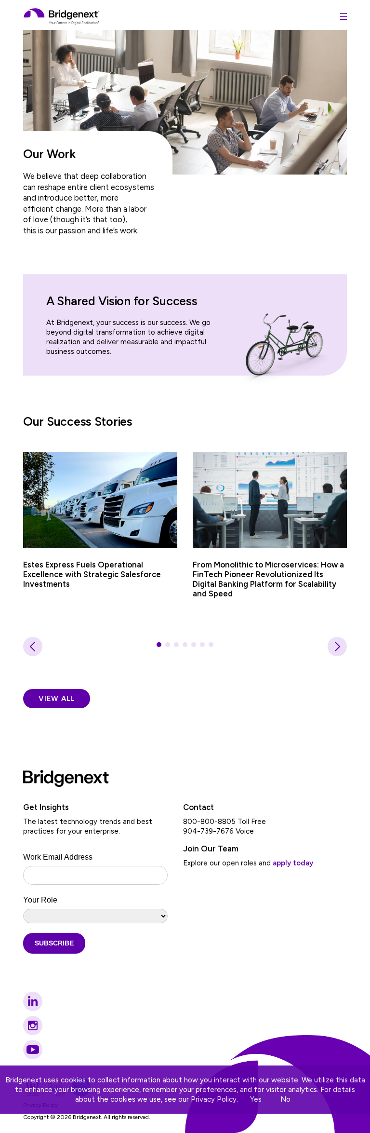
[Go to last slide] (32, 646)
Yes (256, 1099)
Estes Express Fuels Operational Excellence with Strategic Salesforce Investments (92, 574)
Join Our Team (210, 848)
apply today (293, 863)
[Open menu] (343, 16)
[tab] (159, 644)
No (285, 1099)
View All (57, 698)
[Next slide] (337, 646)
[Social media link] (32, 1001)
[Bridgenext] (62, 16)
